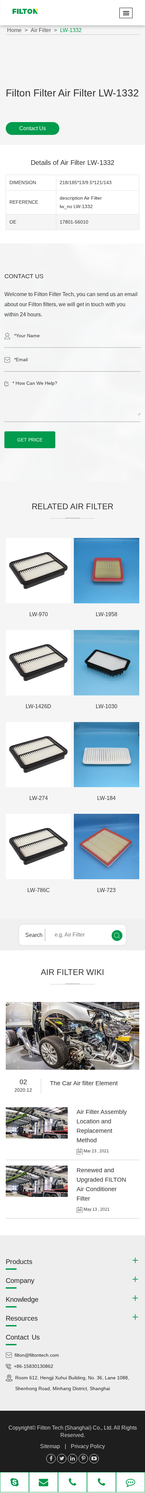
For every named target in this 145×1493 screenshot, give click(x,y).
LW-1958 (106, 614)
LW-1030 (106, 706)
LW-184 (106, 798)
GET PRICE (29, 439)
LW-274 (38, 798)
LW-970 (38, 614)
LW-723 (106, 890)
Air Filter (41, 30)
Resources (22, 1318)
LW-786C (38, 890)
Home (14, 30)
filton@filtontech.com (36, 1355)
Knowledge (22, 1299)
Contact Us (32, 128)
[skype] (14, 1483)
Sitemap (50, 1446)
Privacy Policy (88, 1446)
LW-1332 (71, 30)
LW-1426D (38, 706)
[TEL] (72, 1483)
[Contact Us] (130, 1483)
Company (20, 1280)
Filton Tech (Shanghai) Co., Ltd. (75, 1428)
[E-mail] (43, 1483)
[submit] (117, 935)
